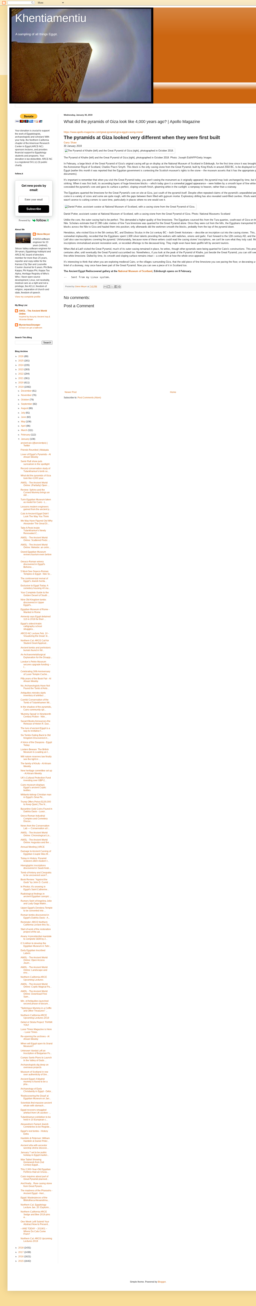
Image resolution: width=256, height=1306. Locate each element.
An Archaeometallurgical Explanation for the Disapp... (36, 656)
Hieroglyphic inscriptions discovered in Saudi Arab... (36, 866)
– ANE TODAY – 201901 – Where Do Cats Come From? (34, 1231)
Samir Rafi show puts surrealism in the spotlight (35, 462)
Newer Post (70, 392)
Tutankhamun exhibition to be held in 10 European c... (36, 1118)
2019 (21, 387)
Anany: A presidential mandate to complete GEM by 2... (36, 937)
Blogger (162, 1282)
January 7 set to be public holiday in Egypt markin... (35, 1153)
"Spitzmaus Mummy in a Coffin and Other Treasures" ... (36, 1009)
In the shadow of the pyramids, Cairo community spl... (36, 708)
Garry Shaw (70, 142)
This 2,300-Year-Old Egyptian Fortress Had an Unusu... (36, 1170)
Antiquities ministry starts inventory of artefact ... (33, 694)
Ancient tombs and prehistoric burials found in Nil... (36, 649)
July (23, 412)
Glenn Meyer (43, 234)
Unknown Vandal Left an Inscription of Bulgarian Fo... (36, 1052)
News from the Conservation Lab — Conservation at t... (35, 827)
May (23, 421)
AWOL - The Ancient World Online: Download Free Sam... (34, 994)
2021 (21, 378)
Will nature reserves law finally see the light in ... (36, 758)
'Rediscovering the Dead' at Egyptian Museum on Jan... (36, 1097)
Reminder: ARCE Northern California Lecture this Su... (36, 923)
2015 (21, 1261)
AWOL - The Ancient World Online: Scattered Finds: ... (35, 539)
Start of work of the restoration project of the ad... (36, 930)
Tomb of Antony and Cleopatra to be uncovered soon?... (36, 874)
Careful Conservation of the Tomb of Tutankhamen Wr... (36, 701)
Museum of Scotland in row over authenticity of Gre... (35, 1073)
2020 (21, 382)
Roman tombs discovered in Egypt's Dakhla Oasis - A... (35, 916)
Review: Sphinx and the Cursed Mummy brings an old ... (35, 493)
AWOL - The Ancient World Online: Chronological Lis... (36, 834)
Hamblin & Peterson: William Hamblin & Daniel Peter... (35, 1139)
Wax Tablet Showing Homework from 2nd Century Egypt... (32, 1162)
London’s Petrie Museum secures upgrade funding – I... (36, 664)
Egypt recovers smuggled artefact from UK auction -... (36, 1111)
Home (173, 392)
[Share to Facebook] (116, 286)
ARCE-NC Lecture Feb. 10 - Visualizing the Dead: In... (35, 634)
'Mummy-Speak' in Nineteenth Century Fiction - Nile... (36, 715)
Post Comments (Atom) (89, 397)
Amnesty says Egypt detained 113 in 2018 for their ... (36, 617)
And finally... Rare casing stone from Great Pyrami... (36, 1184)
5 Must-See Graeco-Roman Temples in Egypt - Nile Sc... (36, 572)
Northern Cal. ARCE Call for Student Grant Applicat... (35, 641)
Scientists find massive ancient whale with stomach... (36, 1104)
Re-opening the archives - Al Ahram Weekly (35, 1037)
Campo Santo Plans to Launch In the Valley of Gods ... (36, 1059)
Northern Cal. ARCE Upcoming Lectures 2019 (36, 1239)
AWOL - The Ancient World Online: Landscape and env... (34, 970)
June (24, 417)
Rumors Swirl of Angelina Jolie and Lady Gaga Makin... (36, 902)
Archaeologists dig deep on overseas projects (35, 1066)
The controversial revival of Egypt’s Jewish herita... (34, 579)
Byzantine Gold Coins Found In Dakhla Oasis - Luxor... (36, 810)
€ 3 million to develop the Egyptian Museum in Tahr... (36, 944)
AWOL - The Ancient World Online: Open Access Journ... (34, 960)
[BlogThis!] (109, 286)
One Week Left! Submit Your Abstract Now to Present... (35, 1223)
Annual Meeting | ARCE (33, 847)
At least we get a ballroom (30, 328)
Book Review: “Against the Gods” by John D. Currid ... (35, 880)
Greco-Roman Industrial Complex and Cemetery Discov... (34, 818)
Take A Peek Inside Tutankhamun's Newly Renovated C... (33, 531)
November (26, 395)
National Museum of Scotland (135, 271)
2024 (21, 365)
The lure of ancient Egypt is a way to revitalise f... (35, 729)
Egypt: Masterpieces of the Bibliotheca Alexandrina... (35, 1199)
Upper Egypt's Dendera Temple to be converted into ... (36, 909)
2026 (21, 356)
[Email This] (105, 286)
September (27, 404)
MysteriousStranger (29, 325)
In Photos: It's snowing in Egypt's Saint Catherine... (35, 888)
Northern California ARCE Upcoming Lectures (34, 978)
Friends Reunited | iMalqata (35, 450)
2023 (21, 369)
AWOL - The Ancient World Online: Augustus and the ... (36, 841)
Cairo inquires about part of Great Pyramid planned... (35, 1177)
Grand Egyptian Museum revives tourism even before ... (36, 555)
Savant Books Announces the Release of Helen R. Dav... (35, 722)
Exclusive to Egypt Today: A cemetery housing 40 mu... (35, 587)
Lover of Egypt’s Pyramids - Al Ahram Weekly (36, 455)
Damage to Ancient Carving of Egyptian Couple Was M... (36, 852)
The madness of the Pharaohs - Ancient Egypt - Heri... (36, 1191)
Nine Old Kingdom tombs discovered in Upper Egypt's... (33, 602)
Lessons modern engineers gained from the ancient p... (36, 508)
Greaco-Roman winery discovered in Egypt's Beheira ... (33, 564)
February (26, 434)
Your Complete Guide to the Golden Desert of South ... (35, 593)
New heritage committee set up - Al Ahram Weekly (36, 772)
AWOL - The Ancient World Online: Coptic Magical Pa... (36, 985)
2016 (21, 1256)
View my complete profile (27, 296)
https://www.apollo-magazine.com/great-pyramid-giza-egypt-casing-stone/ (103, 132)
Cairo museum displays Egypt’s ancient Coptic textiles (33, 788)
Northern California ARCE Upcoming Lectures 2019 (35, 1016)
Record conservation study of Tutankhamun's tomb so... (35, 469)
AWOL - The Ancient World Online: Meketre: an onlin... (36, 546)
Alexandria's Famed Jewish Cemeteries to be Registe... (36, 1125)
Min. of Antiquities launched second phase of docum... (35, 1002)
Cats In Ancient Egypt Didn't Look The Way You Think (35, 515)
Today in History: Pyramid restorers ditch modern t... (35, 859)
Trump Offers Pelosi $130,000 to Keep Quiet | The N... (36, 803)
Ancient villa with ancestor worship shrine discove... (35, 1146)
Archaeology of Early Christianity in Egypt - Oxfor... (36, 1090)
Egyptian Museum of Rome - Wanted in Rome (35, 610)
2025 (21, 360)
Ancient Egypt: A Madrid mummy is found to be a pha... (34, 1082)
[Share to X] (112, 286)
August (25, 408)
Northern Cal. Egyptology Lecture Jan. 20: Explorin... (35, 1206)
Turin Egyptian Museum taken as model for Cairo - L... (36, 501)
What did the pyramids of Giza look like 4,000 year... (36, 477)
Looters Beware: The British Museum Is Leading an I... (35, 750)
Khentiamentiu (50, 18)
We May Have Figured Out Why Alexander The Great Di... (36, 522)
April (23, 426)
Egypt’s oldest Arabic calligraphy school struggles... (31, 626)
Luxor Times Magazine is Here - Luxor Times (36, 1030)
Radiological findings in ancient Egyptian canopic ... (36, 895)
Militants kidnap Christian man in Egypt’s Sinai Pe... (36, 796)
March (24, 430)
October (25, 399)
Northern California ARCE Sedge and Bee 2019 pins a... (35, 1214)
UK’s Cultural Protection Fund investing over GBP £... (36, 779)
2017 (21, 1252)
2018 (21, 1247)
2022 (21, 373)
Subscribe (33, 209)
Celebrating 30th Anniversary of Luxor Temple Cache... (35, 672)
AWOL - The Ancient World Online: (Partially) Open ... (35, 484)
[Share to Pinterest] (119, 286)
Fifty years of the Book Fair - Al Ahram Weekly (36, 680)
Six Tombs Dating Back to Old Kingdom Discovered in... (36, 736)
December (26, 391)
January (25, 439)
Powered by (25, 220)
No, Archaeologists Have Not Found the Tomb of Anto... (35, 687)
